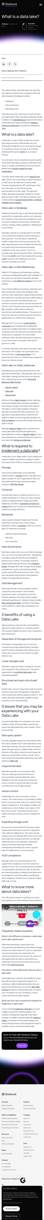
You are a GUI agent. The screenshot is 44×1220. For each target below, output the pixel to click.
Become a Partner (30, 1108)
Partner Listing (28, 1105)
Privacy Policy (17, 1203)
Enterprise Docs (29, 1150)
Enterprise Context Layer (10, 1124)
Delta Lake (14, 761)
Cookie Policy (7, 1199)
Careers (26, 1121)
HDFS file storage (17, 484)
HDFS (22, 152)
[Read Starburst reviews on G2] (2, 1185)
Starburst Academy (8, 1144)
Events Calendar (7, 1154)
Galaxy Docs (28, 1147)
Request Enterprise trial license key (14, 77)
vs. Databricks (6, 1167)
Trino (4, 128)
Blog (3, 1141)
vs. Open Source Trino (9, 1170)
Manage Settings (11, 1216)
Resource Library (7, 1137)
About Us (27, 1118)
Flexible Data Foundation (10, 1118)
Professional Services (31, 1134)
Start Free (22, 1046)
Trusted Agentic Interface (10, 1128)
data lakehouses (19, 120)
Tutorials (26, 1153)
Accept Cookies (11, 1209)
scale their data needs (23, 672)
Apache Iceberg (29, 434)
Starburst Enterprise (8, 1108)
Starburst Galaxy (15, 429)
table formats (20, 400)
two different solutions (23, 281)
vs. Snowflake (6, 1163)
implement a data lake (20, 451)
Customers (27, 1124)
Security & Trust (29, 1131)
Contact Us (27, 1137)
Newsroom (27, 1128)
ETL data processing (16, 965)
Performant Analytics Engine (11, 1121)
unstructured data (23, 354)
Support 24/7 (28, 1156)
